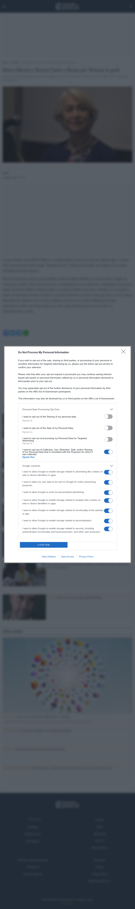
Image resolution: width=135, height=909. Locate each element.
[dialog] (67, 454)
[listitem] (67, 409)
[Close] (124, 352)
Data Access (67, 556)
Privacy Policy (86, 556)
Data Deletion (49, 556)
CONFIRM (44, 545)
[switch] (108, 416)
